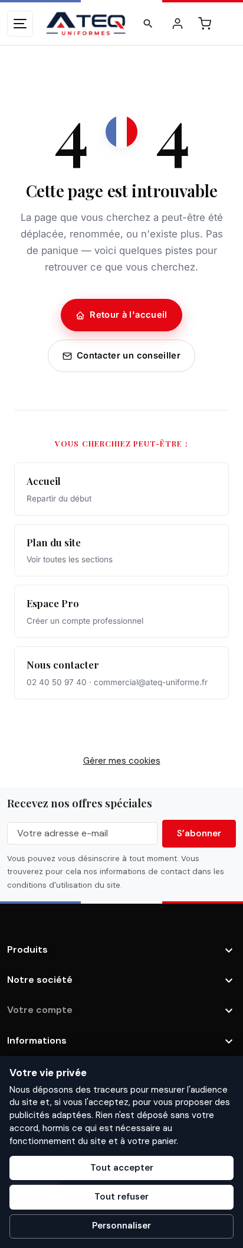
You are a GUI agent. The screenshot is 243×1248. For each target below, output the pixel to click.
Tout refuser (121, 1197)
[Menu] (20, 24)
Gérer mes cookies (121, 761)
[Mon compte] (178, 24)
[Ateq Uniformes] (86, 24)
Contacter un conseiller (128, 355)
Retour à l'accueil (129, 314)
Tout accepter (121, 1168)
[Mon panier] (205, 24)
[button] (148, 23)
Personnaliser (121, 1225)
